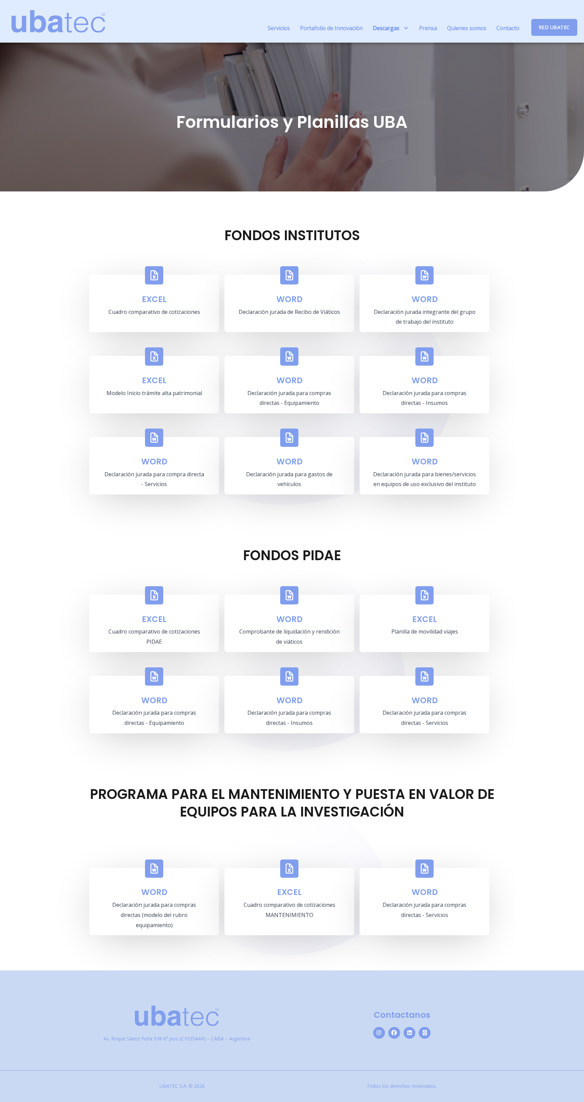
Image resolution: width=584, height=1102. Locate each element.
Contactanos (402, 1015)
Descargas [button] (386, 28)
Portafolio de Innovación (331, 28)
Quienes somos (466, 28)
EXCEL (154, 299)
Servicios (279, 28)
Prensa (428, 28)
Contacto (507, 28)
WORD (289, 299)
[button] (391, 28)
